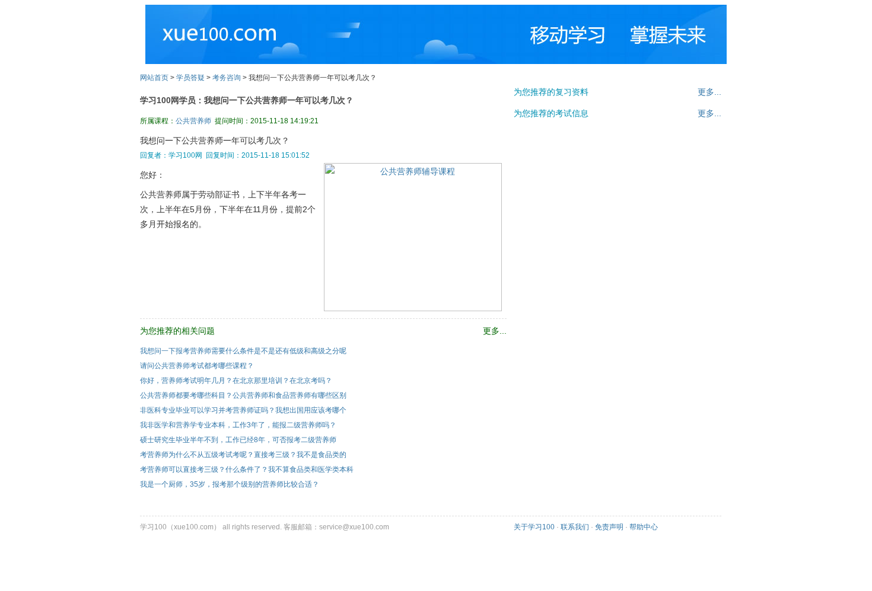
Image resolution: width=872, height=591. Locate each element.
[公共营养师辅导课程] (413, 308)
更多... (709, 92)
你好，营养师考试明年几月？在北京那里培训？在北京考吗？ (236, 380)
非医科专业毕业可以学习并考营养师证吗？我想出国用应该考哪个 (243, 410)
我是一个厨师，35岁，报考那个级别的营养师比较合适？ (229, 484)
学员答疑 (190, 78)
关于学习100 (534, 527)
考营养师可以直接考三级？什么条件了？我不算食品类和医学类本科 (247, 469)
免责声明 (609, 527)
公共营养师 (193, 121)
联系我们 (575, 527)
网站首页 (154, 78)
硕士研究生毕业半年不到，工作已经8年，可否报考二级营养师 (238, 440)
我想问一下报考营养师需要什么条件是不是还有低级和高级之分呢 (243, 351)
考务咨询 (226, 78)
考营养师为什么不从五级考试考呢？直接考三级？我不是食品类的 (243, 455)
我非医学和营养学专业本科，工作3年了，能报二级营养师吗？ (238, 425)
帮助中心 (643, 527)
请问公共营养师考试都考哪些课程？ (197, 366)
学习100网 (198, 29)
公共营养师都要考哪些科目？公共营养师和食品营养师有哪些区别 (243, 395)
